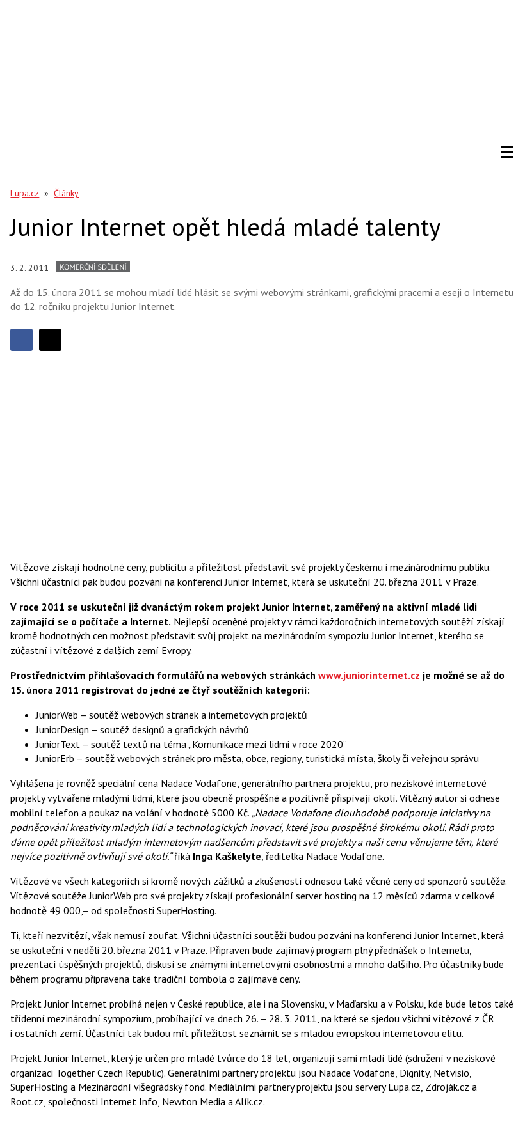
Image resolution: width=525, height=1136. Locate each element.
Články (66, 193)
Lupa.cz (24, 193)
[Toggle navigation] (507, 152)
